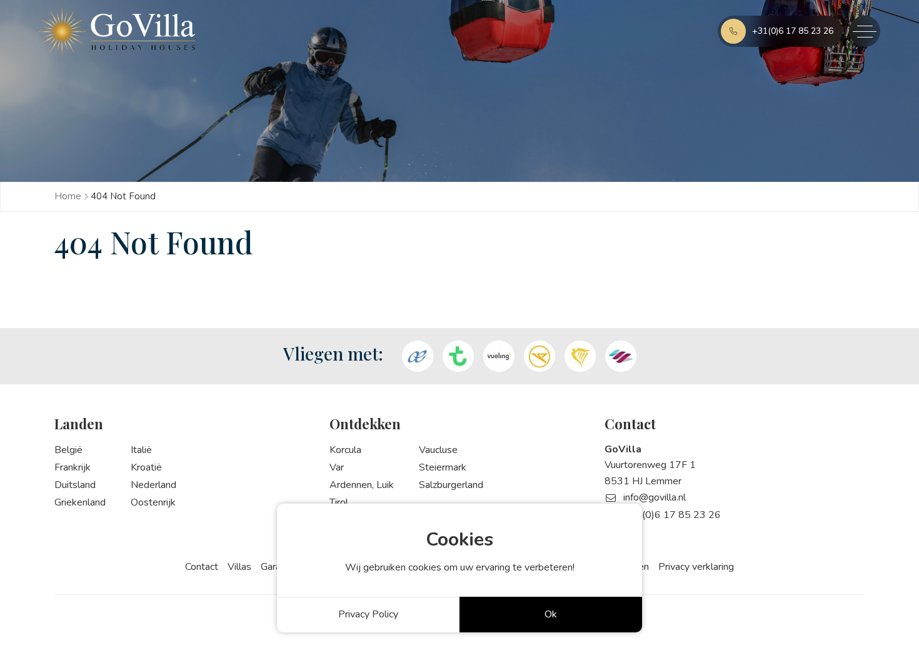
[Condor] (539, 356)
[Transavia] (458, 356)
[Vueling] (499, 356)
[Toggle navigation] (864, 31)
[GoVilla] (117, 31)
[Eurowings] (620, 356)
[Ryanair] (580, 356)
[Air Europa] (417, 356)
